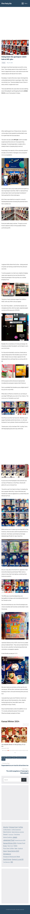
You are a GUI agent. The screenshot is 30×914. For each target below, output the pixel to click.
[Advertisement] (15, 24)
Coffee (20, 827)
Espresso (10, 834)
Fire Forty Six (6, 3)
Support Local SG (17, 859)
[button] (27, 724)
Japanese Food (8, 840)
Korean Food (21, 843)
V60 (11, 862)
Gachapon (9, 757)
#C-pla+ (4, 757)
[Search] (23, 780)
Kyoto (5, 846)
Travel (3, 62)
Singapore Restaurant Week (11, 856)
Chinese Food (13, 827)
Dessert (5, 834)
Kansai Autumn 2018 (20, 840)
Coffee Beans (7, 829)
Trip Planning (6, 862)
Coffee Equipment (16, 829)
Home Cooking (7, 837)
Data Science (7, 832)
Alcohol (5, 827)
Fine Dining (17, 834)
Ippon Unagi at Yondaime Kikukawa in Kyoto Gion (13, 745)
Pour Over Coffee (8, 848)
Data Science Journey (18, 832)
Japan (14, 757)
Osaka (3, 759)
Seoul (5, 851)
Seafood (20, 848)
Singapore (7, 854)
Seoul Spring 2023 (13, 851)
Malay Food (10, 845)
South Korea (7, 859)
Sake (15, 848)
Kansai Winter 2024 (21, 757)
